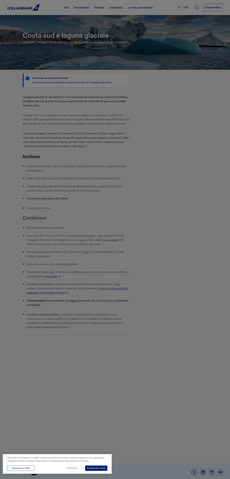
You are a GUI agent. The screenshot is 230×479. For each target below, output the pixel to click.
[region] (57, 464)
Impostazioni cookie (21, 468)
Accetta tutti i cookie (96, 468)
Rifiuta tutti (72, 468)
